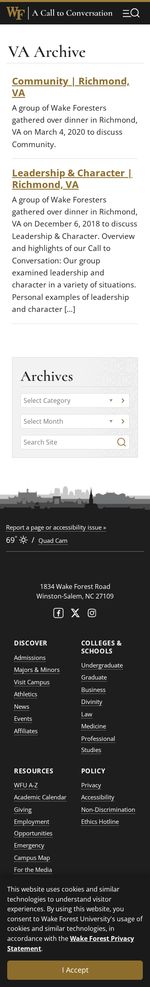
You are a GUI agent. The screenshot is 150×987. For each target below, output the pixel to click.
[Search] (121, 442)
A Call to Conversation (72, 13)
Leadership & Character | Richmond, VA (72, 178)
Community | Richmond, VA (71, 86)
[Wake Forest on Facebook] (58, 614)
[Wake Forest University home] (15, 13)
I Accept (75, 970)
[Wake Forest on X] (75, 614)
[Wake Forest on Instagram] (92, 614)
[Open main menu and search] (131, 13)
